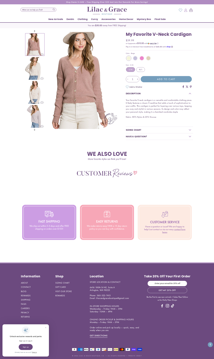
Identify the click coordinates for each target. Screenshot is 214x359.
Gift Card (60, 287)
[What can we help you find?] (54, 9)
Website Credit (135, 356)
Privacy (25, 312)
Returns (25, 316)
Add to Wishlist (135, 86)
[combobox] (38, 10)
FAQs (23, 304)
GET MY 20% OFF (167, 290)
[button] (191, 10)
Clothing (83, 19)
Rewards (26, 295)
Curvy (94, 19)
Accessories (108, 19)
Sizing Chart (62, 282)
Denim (70, 19)
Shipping (25, 299)
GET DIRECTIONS (98, 335)
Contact (26, 287)
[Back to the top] (210, 344)
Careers (25, 308)
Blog (23, 291)
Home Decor (126, 19)
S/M (130, 69)
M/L (140, 69)
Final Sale (160, 19)
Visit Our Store (63, 291)
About (24, 282)
